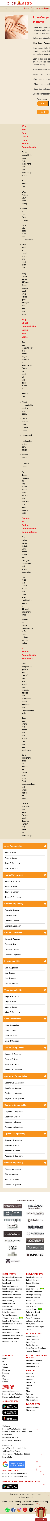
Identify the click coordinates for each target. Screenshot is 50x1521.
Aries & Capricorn (12, 863)
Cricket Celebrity (32, 1363)
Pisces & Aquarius (13, 1169)
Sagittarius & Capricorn (14, 1098)
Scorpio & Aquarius (13, 1054)
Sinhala (5, 1382)
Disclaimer (27, 1502)
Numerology (31, 1306)
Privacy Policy (7, 1502)
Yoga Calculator (32, 1339)
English (5, 1359)
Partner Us (30, 1377)
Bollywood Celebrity (34, 1361)
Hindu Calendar (32, 1336)
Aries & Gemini (11, 868)
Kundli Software (32, 1407)
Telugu (5, 1367)
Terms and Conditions (25, 1505)
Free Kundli (6, 1283)
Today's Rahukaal (33, 1351)
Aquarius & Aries (12, 1145)
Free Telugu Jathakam (11, 1333)
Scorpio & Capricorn (13, 1070)
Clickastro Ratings (33, 1400)
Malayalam (6, 1370)
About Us (29, 1374)
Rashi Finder (31, 1342)
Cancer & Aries (11, 944)
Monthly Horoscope (34, 1292)
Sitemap (18, 1502)
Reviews (29, 1394)
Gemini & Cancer (12, 921)
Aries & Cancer (11, 858)
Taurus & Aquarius (12, 881)
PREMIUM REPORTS (34, 1274)
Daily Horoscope (8, 1312)
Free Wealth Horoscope (11, 1298)
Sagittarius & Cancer (13, 1093)
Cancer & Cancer (12, 949)
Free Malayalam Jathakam (12, 1336)
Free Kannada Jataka (10, 1338)
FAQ (27, 1388)
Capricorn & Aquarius (14, 1111)
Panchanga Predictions (11, 1309)
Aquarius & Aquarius (13, 1140)
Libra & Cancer (11, 1036)
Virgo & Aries (10, 1002)
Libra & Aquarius (12, 1025)
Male (43, 104)
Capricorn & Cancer (13, 1122)
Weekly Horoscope (9, 1315)
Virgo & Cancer (11, 1007)
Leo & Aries (10, 973)
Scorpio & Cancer (12, 1064)
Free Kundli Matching (10, 1321)
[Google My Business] (13, 1468)
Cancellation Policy (40, 1502)
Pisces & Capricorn (13, 1185)
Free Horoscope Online (11, 1280)
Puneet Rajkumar (33, 1366)
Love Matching (8, 1301)
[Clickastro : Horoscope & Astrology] (10, 1421)
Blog (28, 1391)
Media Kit (29, 1380)
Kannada (5, 1373)
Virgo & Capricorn (12, 1012)
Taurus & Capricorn (13, 897)
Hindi (4, 1361)
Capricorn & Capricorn (14, 1127)
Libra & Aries (10, 1030)
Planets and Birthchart (11, 1397)
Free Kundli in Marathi (10, 1330)
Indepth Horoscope (34, 1280)
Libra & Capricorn (12, 1041)
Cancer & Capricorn (13, 955)
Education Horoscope (34, 1303)
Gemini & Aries (11, 915)
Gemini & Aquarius (12, 910)
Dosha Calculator (33, 1345)
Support (29, 1385)
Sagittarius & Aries (13, 1088)
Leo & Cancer (10, 978)
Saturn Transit (31, 1315)
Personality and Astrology (12, 1394)
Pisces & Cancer (12, 1179)
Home (26, 8)
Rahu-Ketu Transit (33, 1312)
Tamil (4, 1364)
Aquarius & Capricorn (14, 1156)
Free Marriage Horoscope (12, 1292)
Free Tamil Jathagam (10, 1286)
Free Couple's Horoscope (12, 1277)
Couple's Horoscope (34, 1277)
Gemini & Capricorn (13, 926)
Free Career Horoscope (11, 1295)
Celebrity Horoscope (10, 1318)
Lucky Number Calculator (36, 1348)
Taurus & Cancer (12, 892)
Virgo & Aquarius (12, 996)
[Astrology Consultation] (10, 1490)
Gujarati (5, 1379)
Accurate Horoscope (10, 1391)
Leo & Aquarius (11, 968)
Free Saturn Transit (9, 1341)
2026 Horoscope (33, 1289)
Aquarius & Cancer (12, 1151)
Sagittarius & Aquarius (14, 1083)
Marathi (5, 1376)
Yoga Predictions (33, 1318)
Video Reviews (32, 1397)
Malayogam (30, 1410)
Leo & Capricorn (11, 983)
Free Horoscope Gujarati (12, 1289)
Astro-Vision (21, 1494)
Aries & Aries (10, 853)
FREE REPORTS (9, 1274)
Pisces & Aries (11, 1174)
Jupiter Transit (32, 1309)
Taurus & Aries (11, 887)
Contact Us (30, 1382)
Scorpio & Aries (11, 1059)
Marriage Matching (33, 1295)
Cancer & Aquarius (12, 939)
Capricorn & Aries (12, 1117)
